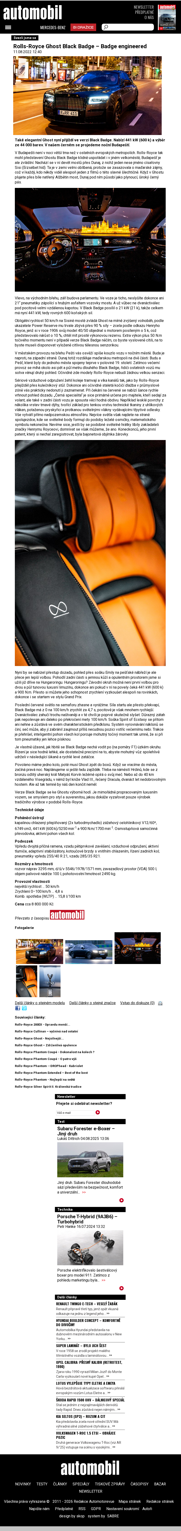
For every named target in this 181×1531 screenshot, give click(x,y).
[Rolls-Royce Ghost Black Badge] (40, 962)
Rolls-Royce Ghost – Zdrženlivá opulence (46, 1045)
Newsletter (144, 7)
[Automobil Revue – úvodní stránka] (39, 39)
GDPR (96, 1509)
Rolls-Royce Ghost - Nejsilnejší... (39, 1038)
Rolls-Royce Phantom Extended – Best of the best (51, 1073)
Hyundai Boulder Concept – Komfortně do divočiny (88, 1322)
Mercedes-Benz (53, 27)
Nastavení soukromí (122, 1509)
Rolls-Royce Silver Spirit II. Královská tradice (48, 1086)
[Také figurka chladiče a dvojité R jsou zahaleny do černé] (50, 996)
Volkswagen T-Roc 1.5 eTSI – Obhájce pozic (85, 1435)
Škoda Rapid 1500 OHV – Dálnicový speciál (90, 1399)
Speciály (81, 1484)
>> (84, 1192)
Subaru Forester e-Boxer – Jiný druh (86, 1131)
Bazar (160, 1484)
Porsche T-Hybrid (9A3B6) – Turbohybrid (87, 1219)
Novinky (23, 1484)
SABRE (113, 1516)
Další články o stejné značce (92, 1003)
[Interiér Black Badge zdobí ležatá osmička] (90, 664)
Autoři (147, 1509)
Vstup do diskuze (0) (137, 1003)
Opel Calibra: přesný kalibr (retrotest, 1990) (89, 1364)
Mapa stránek (130, 1501)
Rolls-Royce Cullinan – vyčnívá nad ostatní (46, 1031)
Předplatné (144, 12)
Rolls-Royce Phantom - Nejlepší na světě (45, 1079)
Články (60, 1484)
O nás (149, 17)
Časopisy (139, 1484)
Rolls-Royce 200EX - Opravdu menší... (42, 1024)
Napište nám (39, 1509)
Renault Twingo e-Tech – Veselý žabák (86, 1303)
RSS (82, 1509)
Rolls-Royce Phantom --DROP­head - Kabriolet (49, 1066)
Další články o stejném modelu (40, 1003)
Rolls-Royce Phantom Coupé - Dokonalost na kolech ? (55, 1052)
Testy (42, 1484)
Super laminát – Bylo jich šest (81, 1345)
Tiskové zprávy (110, 1484)
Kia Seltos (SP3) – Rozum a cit (80, 1416)
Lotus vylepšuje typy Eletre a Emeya (85, 1383)
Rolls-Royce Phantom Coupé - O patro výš (46, 1059)
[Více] (121, 1201)
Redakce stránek (160, 1501)
